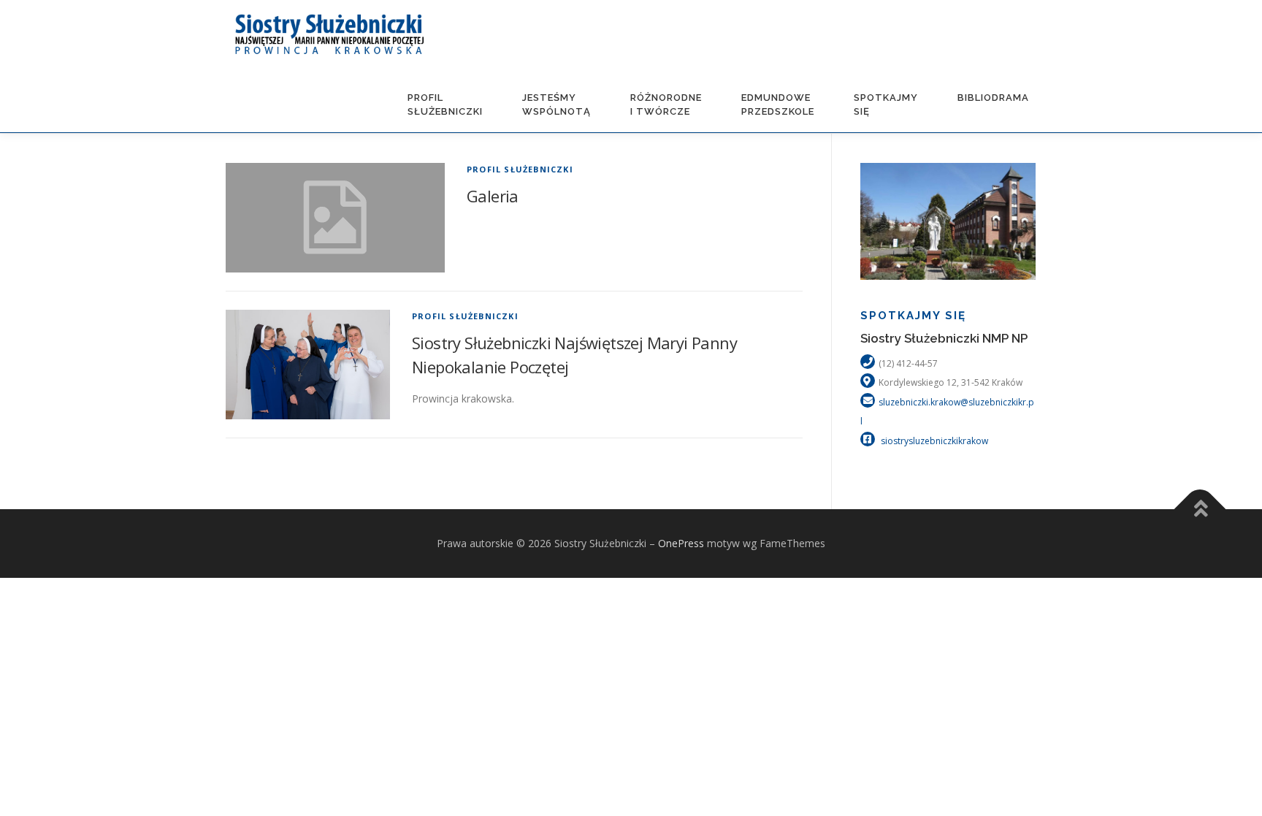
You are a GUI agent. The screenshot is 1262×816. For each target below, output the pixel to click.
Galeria (493, 196)
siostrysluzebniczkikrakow (933, 441)
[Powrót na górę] (1200, 509)
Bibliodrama (993, 97)
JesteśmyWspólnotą (556, 104)
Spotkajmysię (886, 104)
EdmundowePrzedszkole (777, 104)
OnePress (681, 543)
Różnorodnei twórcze (666, 104)
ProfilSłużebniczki (445, 104)
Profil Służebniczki (520, 169)
